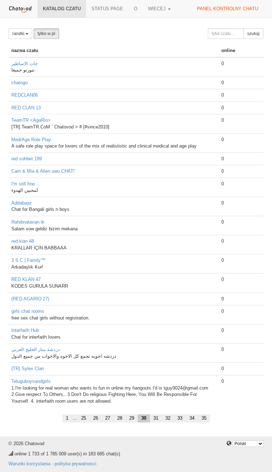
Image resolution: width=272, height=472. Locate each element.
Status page (107, 8)
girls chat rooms (27, 311)
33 (179, 418)
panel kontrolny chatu (227, 8)
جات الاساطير (24, 63)
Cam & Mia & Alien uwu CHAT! (43, 171)
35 (204, 418)
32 (167, 418)
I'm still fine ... (25, 183)
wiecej (157, 8)
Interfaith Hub (25, 330)
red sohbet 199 (26, 158)
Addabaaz (21, 203)
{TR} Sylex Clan (27, 368)
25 (83, 418)
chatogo (19, 82)
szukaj (253, 33)
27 (107, 418)
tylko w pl (46, 33)
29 (131, 418)
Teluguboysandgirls (31, 381)
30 (143, 418)
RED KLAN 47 (26, 279)
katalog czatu (62, 8)
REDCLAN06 (24, 95)
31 (155, 418)
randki (19, 33)
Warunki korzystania (29, 463)
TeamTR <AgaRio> (31, 120)
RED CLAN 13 (26, 107)
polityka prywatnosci (75, 463)
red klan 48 (22, 241)
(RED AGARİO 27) (30, 298)
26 (95, 418)
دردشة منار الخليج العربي (35, 349)
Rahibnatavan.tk (28, 222)
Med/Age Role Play (31, 139)
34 (191, 418)
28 (119, 418)
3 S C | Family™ (28, 260)
